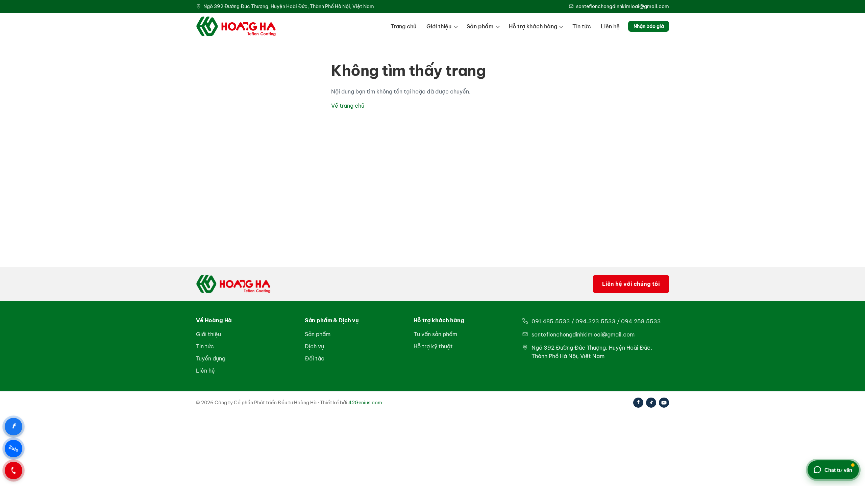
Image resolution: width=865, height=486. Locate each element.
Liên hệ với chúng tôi (631, 283)
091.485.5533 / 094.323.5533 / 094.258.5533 (596, 321)
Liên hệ (610, 26)
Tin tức (581, 26)
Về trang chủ (347, 105)
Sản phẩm (480, 26)
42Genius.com (365, 403)
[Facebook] (638, 403)
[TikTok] (651, 403)
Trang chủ (404, 26)
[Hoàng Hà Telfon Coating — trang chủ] (236, 26)
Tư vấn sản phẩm (435, 334)
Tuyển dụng (210, 358)
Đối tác (314, 358)
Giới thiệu (438, 26)
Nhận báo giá (649, 26)
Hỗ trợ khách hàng (533, 26)
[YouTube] (664, 403)
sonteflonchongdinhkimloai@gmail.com (622, 6)
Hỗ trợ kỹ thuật (433, 346)
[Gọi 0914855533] (13, 470)
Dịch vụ (314, 346)
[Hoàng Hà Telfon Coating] (233, 283)
